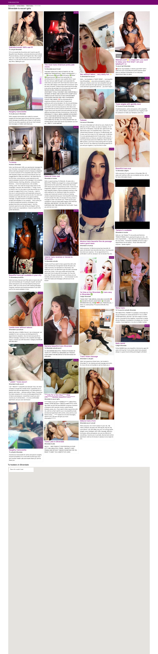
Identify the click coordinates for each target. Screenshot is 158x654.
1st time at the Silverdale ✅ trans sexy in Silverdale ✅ (96, 293)
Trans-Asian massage (89, 356)
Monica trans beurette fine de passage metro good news (96, 242)
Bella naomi (120, 343)
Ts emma (12, 162)
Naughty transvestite (17, 112)
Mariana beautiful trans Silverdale (58, 346)
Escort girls (11, 5)
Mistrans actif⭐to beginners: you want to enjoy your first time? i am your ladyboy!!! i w (132, 62)
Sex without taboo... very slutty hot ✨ (96, 74)
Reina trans (120, 308)
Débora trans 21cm (88, 421)
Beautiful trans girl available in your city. (25, 275)
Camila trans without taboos (20, 327)
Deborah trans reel (52, 176)
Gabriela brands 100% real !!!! (21, 47)
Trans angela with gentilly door (128, 104)
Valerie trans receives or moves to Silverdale (59, 258)
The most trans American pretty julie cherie (59, 66)
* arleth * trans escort (18, 382)
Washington (29, 5)
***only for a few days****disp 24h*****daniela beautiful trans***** (60, 396)
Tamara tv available (124, 230)
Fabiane (83, 120)
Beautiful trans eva (123, 168)
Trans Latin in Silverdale (54, 442)
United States (21, 5)
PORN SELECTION (13, 2)
